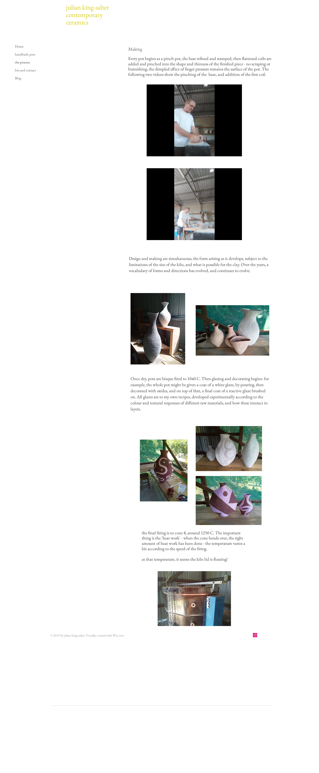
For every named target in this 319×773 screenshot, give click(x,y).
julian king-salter (87, 7)
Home (19, 46)
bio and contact (25, 70)
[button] (236, 151)
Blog (18, 78)
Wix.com (118, 635)
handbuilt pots (25, 54)
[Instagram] (255, 635)
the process (22, 62)
